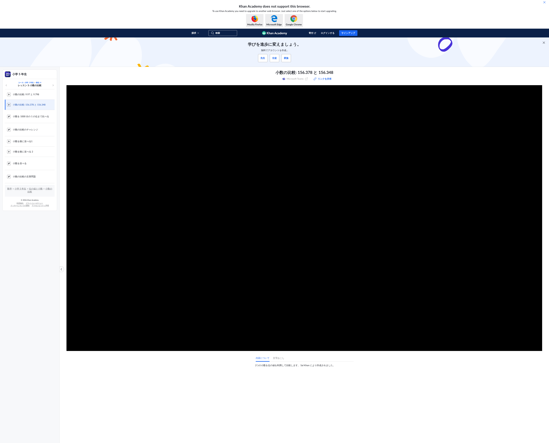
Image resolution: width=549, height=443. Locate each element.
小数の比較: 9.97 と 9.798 (26, 94)
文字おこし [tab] (278, 358)
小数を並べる (20, 163)
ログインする (328, 33)
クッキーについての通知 (20, 205)
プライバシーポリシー (34, 203)
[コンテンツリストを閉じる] (61, 269)
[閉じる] (544, 2)
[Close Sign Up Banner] (544, 43)
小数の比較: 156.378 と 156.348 (29, 105)
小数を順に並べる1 (22, 141)
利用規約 (20, 203)
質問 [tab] (261, 376)
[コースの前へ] (6, 85)
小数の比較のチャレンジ (25, 130)
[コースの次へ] (53, 85)
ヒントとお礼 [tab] (273, 376)
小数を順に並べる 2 (23, 152)
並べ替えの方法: (316, 410)
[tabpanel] (304, 364)
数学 (9, 189)
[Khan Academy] (274, 33)
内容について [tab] (262, 358)
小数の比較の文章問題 (24, 176)
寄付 (311, 33)
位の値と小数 (36, 189)
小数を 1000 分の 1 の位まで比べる (31, 116)
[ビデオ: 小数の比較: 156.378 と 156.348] (304, 218)
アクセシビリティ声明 (40, 205)
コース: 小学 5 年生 (26, 82)
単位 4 (38, 82)
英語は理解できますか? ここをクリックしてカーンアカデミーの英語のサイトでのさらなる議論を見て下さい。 (305, 433)
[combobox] (338, 410)
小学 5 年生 (20, 189)
